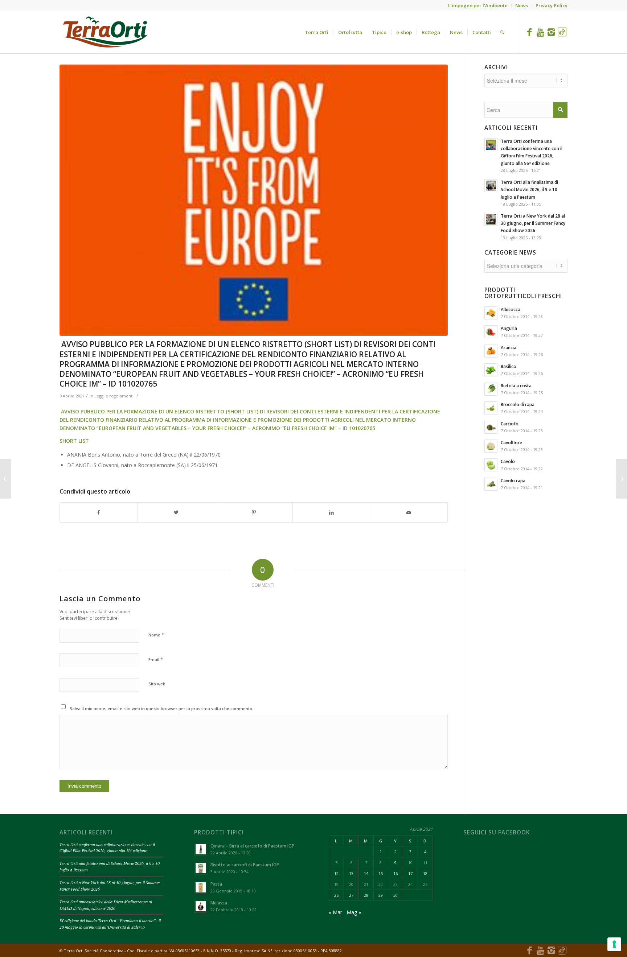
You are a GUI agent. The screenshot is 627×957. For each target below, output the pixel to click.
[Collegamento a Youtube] (540, 31)
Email (155, 659)
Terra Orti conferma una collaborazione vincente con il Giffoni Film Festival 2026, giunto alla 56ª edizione (107, 847)
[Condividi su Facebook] (99, 512)
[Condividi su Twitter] (176, 512)
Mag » (354, 912)
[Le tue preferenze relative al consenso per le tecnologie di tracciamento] (614, 944)
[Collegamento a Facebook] (529, 31)
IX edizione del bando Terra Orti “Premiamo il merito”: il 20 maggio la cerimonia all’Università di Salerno (110, 923)
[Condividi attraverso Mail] (408, 512)
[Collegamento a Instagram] (551, 31)
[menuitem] (316, 32)
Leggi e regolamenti (114, 396)
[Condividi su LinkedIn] (331, 512)
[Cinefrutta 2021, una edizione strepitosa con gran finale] (621, 479)
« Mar (335, 912)
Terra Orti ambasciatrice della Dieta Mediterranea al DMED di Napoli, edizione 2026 (106, 905)
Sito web (156, 683)
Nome (156, 634)
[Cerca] (502, 32)
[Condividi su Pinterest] (253, 512)
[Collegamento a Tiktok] (562, 31)
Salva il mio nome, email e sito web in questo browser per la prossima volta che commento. (161, 708)
